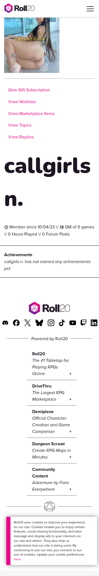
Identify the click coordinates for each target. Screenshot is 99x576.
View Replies (21, 137)
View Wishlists (22, 102)
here (17, 559)
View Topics (19, 125)
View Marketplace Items (31, 113)
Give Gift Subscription (29, 90)
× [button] (93, 523)
